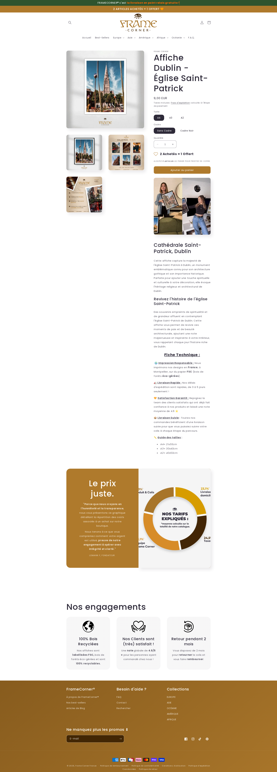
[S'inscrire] (120, 739)
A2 (182, 117)
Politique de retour (148, 769)
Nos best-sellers (76, 702)
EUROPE (171, 697)
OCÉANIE (172, 708)
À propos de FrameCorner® (82, 697)
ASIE (169, 702)
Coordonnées (129, 769)
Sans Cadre (164, 130)
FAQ (119, 697)
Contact (122, 702)
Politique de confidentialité (145, 765)
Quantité (158, 138)
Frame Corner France (86, 765)
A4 (159, 117)
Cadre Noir (187, 130)
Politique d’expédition (199, 765)
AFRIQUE (171, 719)
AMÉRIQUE (172, 713)
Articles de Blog (75, 708)
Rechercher (123, 708)
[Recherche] (69, 22)
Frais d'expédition (180, 102)
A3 (170, 117)
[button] (118, 37)
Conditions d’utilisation (174, 765)
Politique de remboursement (114, 765)
